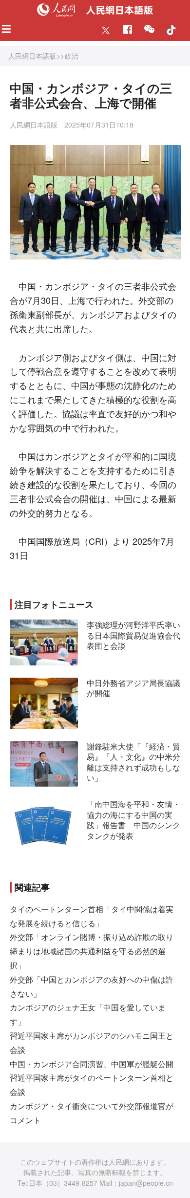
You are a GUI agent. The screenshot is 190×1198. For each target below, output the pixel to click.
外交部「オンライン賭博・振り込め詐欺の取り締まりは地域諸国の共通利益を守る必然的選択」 (91, 951)
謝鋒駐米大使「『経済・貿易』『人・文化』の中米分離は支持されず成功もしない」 (133, 762)
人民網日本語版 (32, 56)
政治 (71, 56)
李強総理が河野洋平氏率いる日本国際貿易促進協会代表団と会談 (133, 635)
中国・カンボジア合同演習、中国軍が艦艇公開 (91, 1064)
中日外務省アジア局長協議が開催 (133, 688)
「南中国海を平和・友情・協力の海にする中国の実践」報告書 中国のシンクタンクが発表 (133, 819)
